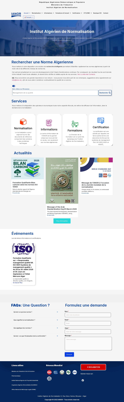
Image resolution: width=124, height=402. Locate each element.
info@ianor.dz (17, 80)
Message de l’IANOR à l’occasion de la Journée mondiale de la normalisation (95, 185)
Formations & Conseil (62, 13)
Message (68, 335)
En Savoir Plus (17, 283)
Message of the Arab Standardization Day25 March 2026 (62, 208)
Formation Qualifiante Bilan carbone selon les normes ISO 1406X (25, 185)
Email (67, 320)
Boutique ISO (97, 13)
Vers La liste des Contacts (86, 74)
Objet (67, 328)
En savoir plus (16, 193)
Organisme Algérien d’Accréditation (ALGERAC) (24, 385)
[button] (27, 13)
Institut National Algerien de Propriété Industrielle (25, 380)
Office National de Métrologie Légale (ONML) (24, 389)
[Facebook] (83, 380)
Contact (105, 13)
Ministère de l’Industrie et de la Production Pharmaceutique (23, 374)
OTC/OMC (87, 13)
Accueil (26, 13)
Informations (48, 13)
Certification (76, 13)
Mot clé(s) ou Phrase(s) (20, 89)
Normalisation (36, 13)
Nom (67, 311)
